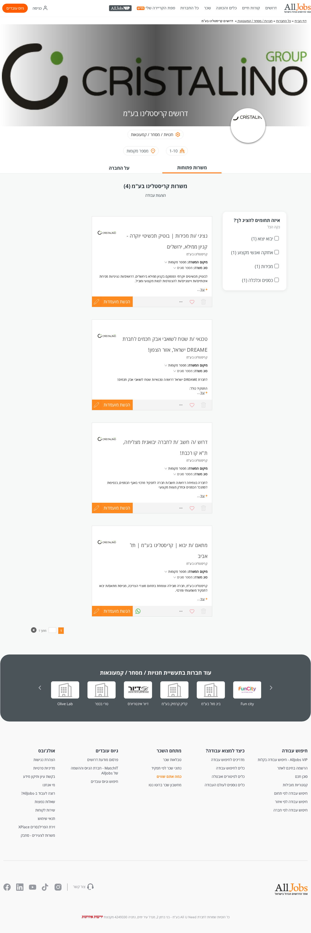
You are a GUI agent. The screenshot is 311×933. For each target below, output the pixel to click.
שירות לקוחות (45, 810)
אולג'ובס (46, 751)
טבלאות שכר (172, 759)
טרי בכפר (101, 703)
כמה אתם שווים (169, 776)
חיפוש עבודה (295, 751)
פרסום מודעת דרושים (102, 759)
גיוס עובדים (15, 8)
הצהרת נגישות (44, 759)
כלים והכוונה (226, 8)
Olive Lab (65, 703)
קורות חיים (251, 8)
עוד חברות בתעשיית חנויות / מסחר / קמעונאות (155, 672)
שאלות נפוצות (45, 801)
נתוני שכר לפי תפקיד (166, 768)
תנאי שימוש (46, 818)
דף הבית (300, 21)
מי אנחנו (49, 784)
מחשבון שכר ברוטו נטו (165, 784)
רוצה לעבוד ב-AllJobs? (38, 793)
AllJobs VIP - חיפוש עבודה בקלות (283, 759)
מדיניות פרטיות (44, 768)
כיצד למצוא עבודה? (225, 751)
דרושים (271, 8)
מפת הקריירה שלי (160, 8)
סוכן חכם (301, 776)
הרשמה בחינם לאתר (292, 768)
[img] (297, 8)
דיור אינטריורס (138, 703)
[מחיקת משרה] (203, 405)
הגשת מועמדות (117, 405)
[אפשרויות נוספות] (180, 405)
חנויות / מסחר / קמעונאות (255, 21)
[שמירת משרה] (192, 405)
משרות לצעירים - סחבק (38, 835)
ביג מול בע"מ (211, 703)
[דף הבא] (34, 632)
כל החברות (189, 7)
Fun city (247, 703)
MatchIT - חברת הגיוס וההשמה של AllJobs (94, 771)
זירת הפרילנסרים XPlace (36, 826)
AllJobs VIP (121, 9)
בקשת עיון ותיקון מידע (39, 776)
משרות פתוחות (192, 167)
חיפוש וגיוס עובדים (104, 781)
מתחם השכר (169, 751)
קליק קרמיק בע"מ (174, 703)
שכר (207, 8)
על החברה (119, 168)
